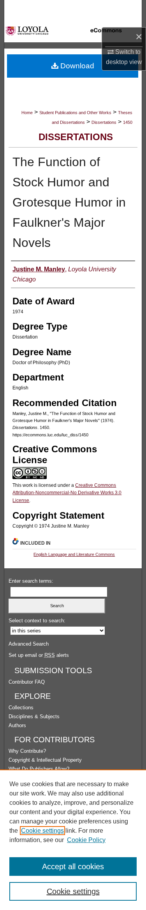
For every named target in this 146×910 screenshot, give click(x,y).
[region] (73, 839)
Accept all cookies (73, 866)
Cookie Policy (86, 840)
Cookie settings (42, 830)
